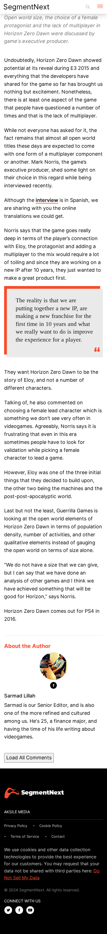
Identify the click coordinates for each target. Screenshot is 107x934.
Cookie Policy (50, 825)
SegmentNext (26, 6)
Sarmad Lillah (19, 696)
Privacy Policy (15, 825)
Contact (58, 836)
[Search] (87, 7)
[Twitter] (9, 910)
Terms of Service (24, 836)
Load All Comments (29, 757)
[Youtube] (31, 910)
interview (47, 200)
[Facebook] (53, 686)
